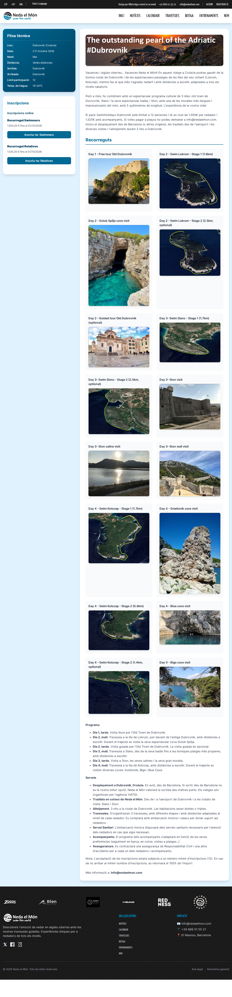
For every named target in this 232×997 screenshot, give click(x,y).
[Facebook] (12, 944)
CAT (13, 4)
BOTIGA (189, 15)
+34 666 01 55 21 (167, 4)
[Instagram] (19, 944)
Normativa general (218, 969)
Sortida (11, 68)
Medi (10, 56)
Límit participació (18, 79)
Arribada (12, 74)
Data (10, 51)
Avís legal (197, 969)
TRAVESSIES (172, 15)
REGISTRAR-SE (222, 4)
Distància (13, 62)
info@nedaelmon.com (189, 4)
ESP (5, 4)
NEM (226, 15)
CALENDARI (153, 15)
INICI (121, 15)
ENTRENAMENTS (208, 15)
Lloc (10, 45)
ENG (21, 4)
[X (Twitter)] (5, 944)
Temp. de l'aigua (17, 85)
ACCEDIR (209, 4)
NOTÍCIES (135, 15)
